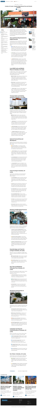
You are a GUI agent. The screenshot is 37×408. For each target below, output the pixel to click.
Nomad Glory (15, 406)
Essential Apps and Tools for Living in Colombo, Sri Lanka (4, 45)
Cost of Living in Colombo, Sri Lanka (4, 40)
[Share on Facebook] (22, 371)
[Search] (35, 1)
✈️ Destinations (8, 1)
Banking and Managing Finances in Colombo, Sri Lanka (4, 42)
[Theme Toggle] (34, 1)
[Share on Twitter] (20, 371)
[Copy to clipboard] (26, 371)
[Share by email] (25, 371)
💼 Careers (15, 1)
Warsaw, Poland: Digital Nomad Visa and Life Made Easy (6, 388)
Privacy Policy (19, 406)
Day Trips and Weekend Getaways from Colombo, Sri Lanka (4, 47)
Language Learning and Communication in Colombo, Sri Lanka (4, 51)
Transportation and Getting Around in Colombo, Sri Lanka (4, 37)
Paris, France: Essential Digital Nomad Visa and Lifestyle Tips (30, 388)
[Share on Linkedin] (23, 371)
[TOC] (8, 30)
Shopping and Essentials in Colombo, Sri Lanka (4, 49)
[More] (18, 1)
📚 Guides (12, 1)
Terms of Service (23, 406)
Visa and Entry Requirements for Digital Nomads (4, 32)
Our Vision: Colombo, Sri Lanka (4, 52)
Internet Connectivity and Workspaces (4, 38)
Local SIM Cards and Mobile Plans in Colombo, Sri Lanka (4, 34)
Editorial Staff (4, 395)
